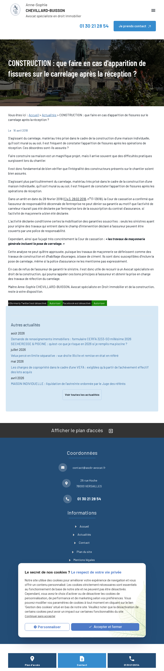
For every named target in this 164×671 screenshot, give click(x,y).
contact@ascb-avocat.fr (89, 467)
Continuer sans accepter (40, 616)
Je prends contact (132, 26)
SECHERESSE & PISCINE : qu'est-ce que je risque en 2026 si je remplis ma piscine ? (69, 344)
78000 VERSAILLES (89, 483)
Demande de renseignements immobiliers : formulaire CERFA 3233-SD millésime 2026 (71, 339)
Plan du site (84, 551)
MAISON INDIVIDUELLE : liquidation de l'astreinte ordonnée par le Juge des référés (68, 384)
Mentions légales (84, 560)
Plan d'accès (32, 665)
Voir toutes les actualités (82, 394)
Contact (84, 542)
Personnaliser (49, 627)
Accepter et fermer (107, 627)
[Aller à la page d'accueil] (45, 10)
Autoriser (55, 303)
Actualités (49, 115)
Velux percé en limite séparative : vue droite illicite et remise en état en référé (65, 355)
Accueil (34, 115)
